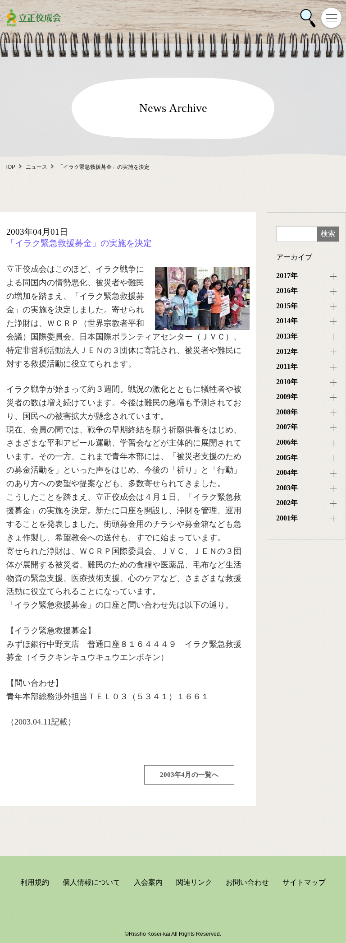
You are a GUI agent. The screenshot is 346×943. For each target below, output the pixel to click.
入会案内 (148, 882)
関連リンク (194, 882)
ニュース (36, 167)
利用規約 (34, 882)
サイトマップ (304, 882)
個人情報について (91, 882)
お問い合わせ (247, 882)
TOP (10, 167)
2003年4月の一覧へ (189, 774)
